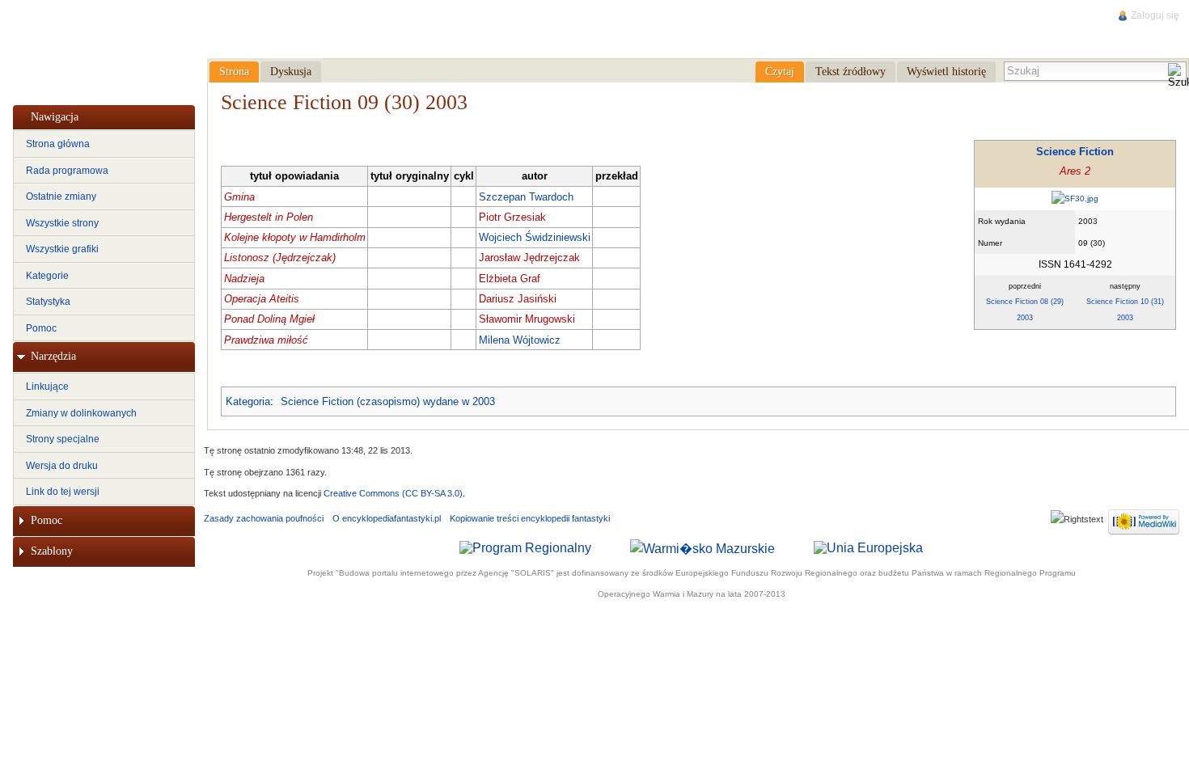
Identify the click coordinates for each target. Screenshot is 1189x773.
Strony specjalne (62, 439)
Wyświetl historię (946, 71)
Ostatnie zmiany (61, 196)
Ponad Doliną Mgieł (269, 319)
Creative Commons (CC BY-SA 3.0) (393, 493)
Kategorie (47, 275)
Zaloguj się (1155, 15)
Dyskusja (290, 71)
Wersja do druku (62, 465)
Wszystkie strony (62, 223)
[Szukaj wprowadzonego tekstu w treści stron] (1177, 76)
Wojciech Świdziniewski (534, 237)
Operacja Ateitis (261, 299)
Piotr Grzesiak (512, 217)
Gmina (239, 197)
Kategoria (248, 401)
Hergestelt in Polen (268, 217)
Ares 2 (1075, 171)
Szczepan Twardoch (526, 197)
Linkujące (47, 386)
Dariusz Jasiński (517, 299)
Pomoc (41, 328)
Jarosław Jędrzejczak (529, 257)
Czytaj (779, 71)
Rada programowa (67, 170)
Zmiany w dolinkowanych (81, 413)
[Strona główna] (103, 49)
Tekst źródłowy (850, 71)
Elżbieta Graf (509, 278)
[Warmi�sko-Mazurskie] (702, 547)
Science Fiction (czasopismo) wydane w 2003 (388, 401)
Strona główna (58, 144)
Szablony (52, 551)
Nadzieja (244, 278)
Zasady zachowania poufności (264, 518)
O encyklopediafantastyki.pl (386, 518)
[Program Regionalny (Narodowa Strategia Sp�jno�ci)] (525, 547)
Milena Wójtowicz (520, 340)
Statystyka (48, 301)
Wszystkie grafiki (62, 249)
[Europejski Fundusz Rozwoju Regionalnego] (868, 547)
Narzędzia (53, 356)
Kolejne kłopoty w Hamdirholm (295, 237)
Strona (234, 71)
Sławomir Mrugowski (527, 319)
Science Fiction (1075, 152)
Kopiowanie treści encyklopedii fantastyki (530, 518)
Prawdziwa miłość (266, 340)
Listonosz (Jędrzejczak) (280, 257)
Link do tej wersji (62, 491)
